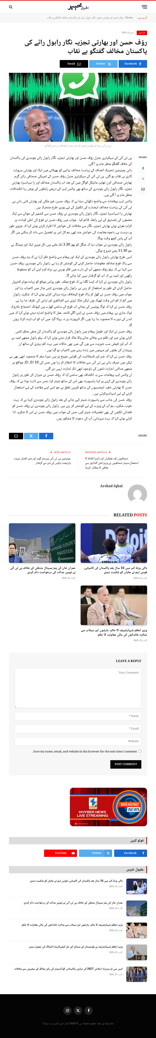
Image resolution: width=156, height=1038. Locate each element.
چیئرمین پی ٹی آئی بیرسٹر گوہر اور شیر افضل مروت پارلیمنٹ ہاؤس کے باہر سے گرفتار (42, 461)
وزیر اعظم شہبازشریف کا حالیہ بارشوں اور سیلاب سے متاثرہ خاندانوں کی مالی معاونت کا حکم (114, 632)
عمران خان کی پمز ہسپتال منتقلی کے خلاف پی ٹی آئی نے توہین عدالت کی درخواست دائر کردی (42, 570)
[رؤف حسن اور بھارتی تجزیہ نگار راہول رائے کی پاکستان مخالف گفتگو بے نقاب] (78, 107)
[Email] (143, 189)
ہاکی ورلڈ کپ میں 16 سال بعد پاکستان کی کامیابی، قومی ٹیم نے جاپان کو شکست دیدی (115, 570)
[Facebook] (143, 168)
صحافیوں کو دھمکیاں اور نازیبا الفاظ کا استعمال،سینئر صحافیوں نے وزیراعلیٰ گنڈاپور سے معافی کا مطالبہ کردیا (112, 463)
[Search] (11, 6)
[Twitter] (143, 179)
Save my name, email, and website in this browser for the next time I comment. (84, 751)
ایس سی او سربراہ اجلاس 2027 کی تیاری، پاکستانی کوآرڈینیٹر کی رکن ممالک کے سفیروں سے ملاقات (68, 969)
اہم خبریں (142, 32)
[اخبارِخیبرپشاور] (78, 7)
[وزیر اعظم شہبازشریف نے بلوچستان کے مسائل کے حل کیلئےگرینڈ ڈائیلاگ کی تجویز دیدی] (136, 952)
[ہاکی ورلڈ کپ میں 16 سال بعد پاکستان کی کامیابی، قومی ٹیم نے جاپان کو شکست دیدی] (114, 543)
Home (129, 18)
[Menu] (144, 6)
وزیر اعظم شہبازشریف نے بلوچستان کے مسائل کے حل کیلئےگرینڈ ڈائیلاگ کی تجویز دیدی (76, 947)
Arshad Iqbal (111, 487)
